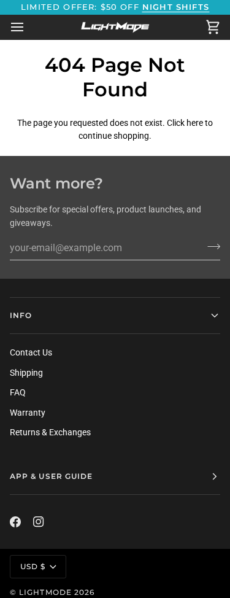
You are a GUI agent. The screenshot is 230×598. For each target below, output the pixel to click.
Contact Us (31, 352)
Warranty (27, 412)
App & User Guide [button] (51, 476)
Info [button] (21, 315)
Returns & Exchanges (50, 432)
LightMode (45, 592)
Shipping (26, 373)
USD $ (32, 566)
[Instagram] (38, 521)
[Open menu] (28, 27)
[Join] (210, 246)
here (194, 123)
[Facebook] (15, 521)
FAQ (18, 392)
